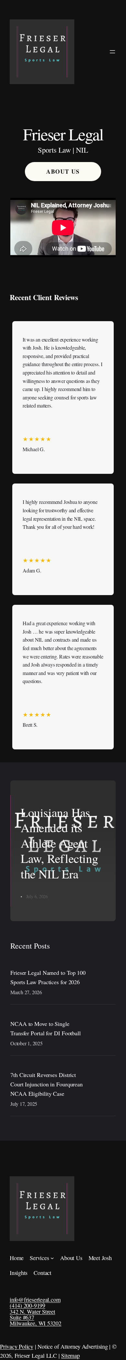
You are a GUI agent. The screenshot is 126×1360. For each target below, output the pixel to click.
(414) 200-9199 (27, 1305)
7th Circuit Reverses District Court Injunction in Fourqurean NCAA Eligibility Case (46, 1084)
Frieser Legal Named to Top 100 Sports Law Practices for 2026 (48, 977)
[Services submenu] (52, 1258)
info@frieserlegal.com (35, 1299)
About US (63, 171)
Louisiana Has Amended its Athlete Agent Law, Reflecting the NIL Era (59, 843)
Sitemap (70, 1355)
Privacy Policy (16, 1346)
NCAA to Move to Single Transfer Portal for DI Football (45, 1028)
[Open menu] (112, 52)
